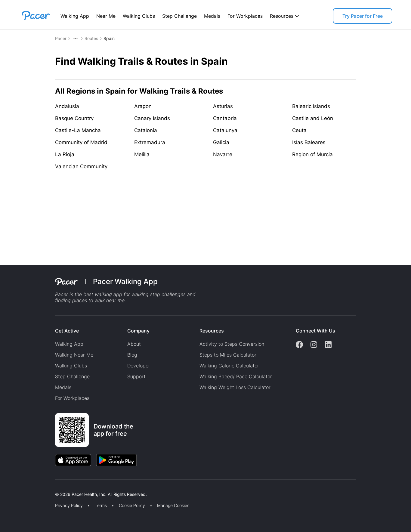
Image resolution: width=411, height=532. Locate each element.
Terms (101, 505)
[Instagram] (313, 345)
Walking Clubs (139, 16)
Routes (91, 38)
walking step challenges (158, 294)
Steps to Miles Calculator (227, 355)
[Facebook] (299, 345)
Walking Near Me (74, 355)
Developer (138, 366)
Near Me (106, 16)
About (134, 344)
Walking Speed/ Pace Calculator (235, 376)
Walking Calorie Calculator (229, 366)
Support (136, 376)
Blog (132, 355)
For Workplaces (245, 16)
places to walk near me (98, 300)
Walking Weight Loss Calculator (234, 387)
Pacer (60, 38)
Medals (212, 16)
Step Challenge (179, 16)
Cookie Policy (132, 505)
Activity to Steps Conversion (231, 344)
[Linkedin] (328, 345)
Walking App (74, 16)
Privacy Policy (69, 505)
